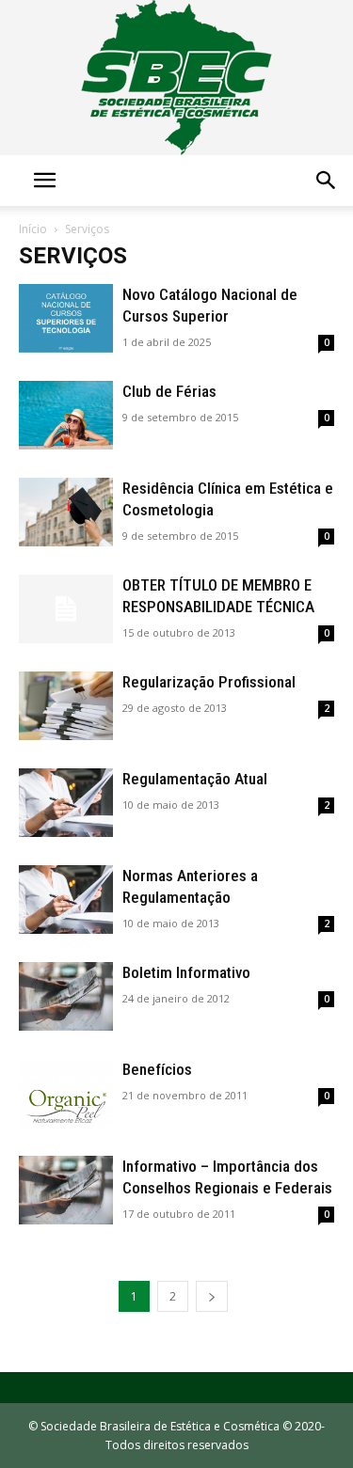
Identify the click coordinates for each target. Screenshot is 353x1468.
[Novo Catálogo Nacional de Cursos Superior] (66, 318)
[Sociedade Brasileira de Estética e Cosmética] (176, 77)
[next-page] (212, 1296)
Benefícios (157, 1069)
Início (33, 229)
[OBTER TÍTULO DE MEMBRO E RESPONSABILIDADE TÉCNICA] (66, 609)
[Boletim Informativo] (66, 996)
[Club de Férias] (66, 415)
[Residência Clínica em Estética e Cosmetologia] (66, 512)
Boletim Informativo (186, 972)
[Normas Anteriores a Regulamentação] (66, 899)
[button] (44, 180)
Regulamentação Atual (194, 778)
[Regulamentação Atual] (66, 802)
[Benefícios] (66, 1093)
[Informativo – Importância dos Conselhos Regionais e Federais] (66, 1190)
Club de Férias (169, 391)
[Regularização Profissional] (66, 705)
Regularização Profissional (209, 681)
